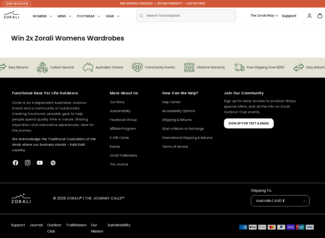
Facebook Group (123, 120)
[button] (39, 16)
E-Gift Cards (119, 137)
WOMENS (40, 16)
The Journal (119, 164)
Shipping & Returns (177, 120)
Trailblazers (76, 225)
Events (115, 146)
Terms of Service (175, 146)
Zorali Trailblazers (123, 155)
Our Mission (17, 4)
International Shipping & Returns (187, 137)
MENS (62, 16)
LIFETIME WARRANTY (170, 3)
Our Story (117, 102)
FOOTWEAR (86, 16)
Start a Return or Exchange (183, 128)
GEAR (110, 16)
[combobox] (186, 15)
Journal (36, 225)
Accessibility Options (178, 111)
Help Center (171, 102)
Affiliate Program (123, 128)
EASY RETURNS (196, 3)
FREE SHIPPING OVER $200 (136, 3)
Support (289, 15)
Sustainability (120, 111)
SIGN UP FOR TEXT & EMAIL (248, 123)
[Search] (141, 16)
